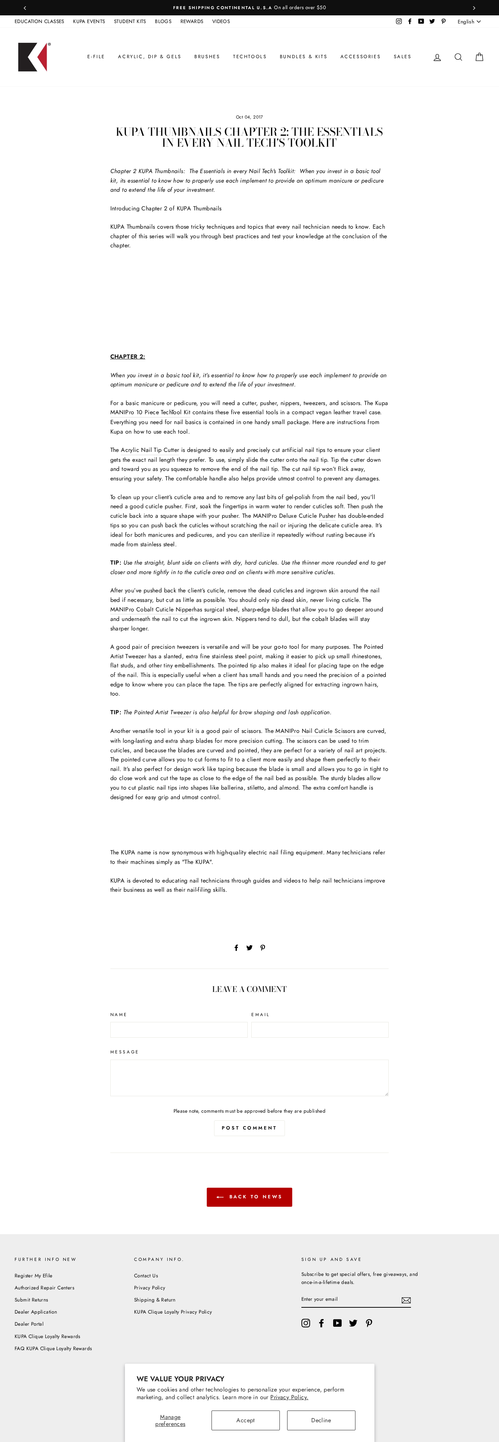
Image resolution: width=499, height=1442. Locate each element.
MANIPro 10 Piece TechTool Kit (150, 412)
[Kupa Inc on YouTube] (337, 1323)
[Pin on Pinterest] (262, 947)
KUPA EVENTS (89, 21)
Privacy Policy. (289, 1397)
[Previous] (25, 8)
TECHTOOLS (250, 56)
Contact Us (146, 1275)
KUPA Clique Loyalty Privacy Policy (173, 1311)
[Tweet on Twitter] (249, 947)
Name (119, 1014)
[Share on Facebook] (236, 947)
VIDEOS (221, 21)
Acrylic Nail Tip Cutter (150, 450)
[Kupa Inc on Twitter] (353, 1323)
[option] (249, 8)
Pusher (327, 516)
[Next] (474, 8)
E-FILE (96, 56)
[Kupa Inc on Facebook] (321, 1323)
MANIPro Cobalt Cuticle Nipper (152, 609)
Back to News (254, 1196)
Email (260, 1014)
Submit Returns (31, 1299)
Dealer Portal (29, 1323)
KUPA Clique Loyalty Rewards (47, 1336)
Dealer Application (36, 1311)
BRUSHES (207, 56)
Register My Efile (34, 1275)
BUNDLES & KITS (303, 56)
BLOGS (163, 21)
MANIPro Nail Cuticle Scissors (315, 731)
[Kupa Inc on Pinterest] (369, 1323)
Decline (321, 1420)
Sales (403, 56)
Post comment (249, 1127)
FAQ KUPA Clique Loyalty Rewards (53, 1348)
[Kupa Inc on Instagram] (305, 1323)
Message (125, 1052)
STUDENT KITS (130, 21)
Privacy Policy (149, 1287)
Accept (245, 1420)
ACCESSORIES (360, 56)
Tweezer (180, 712)
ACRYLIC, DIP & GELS (149, 56)
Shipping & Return (155, 1299)
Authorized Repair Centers (44, 1287)
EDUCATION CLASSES (39, 21)
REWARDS (191, 21)
